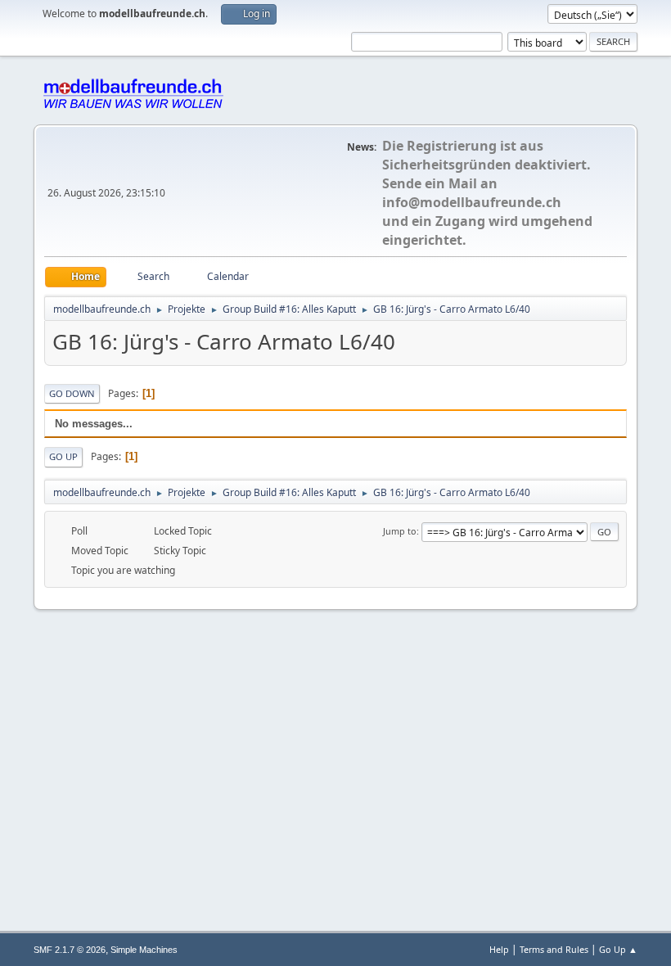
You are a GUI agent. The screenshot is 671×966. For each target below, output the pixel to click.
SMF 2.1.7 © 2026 (70, 950)
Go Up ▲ (618, 949)
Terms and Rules (554, 949)
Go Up (63, 456)
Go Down (72, 393)
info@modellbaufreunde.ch (471, 202)
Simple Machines (144, 950)
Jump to (400, 531)
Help (499, 949)
